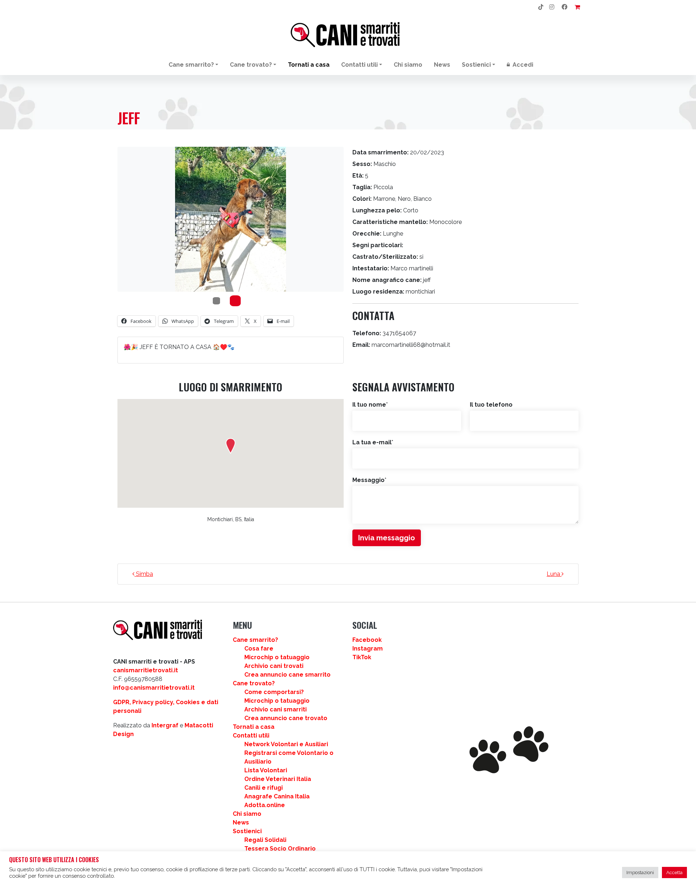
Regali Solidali (265, 839)
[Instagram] (551, 7)
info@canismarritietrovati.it (154, 687)
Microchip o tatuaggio (277, 657)
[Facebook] (564, 7)
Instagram (367, 648)
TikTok (361, 657)
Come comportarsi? (274, 692)
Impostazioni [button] (640, 872)
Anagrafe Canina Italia (277, 796)
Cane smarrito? (191, 64)
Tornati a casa (309, 64)
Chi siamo (408, 64)
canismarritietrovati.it (145, 670)
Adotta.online (264, 805)
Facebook (367, 639)
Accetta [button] (674, 872)
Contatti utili (359, 64)
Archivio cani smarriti (275, 709)
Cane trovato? (251, 64)
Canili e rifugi (263, 787)
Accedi (522, 64)
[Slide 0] (216, 301)
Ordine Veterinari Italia (277, 779)
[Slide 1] (235, 301)
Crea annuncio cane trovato (285, 718)
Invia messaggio (386, 537)
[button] (230, 446)
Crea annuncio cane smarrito (287, 674)
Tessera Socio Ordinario (280, 848)
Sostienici (476, 64)
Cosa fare (258, 648)
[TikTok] (540, 7)
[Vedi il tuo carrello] (577, 7)
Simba (143, 573)
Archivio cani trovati (273, 665)
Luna (554, 573)
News (442, 64)
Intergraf (165, 725)
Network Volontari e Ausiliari (286, 744)
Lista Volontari (265, 770)
